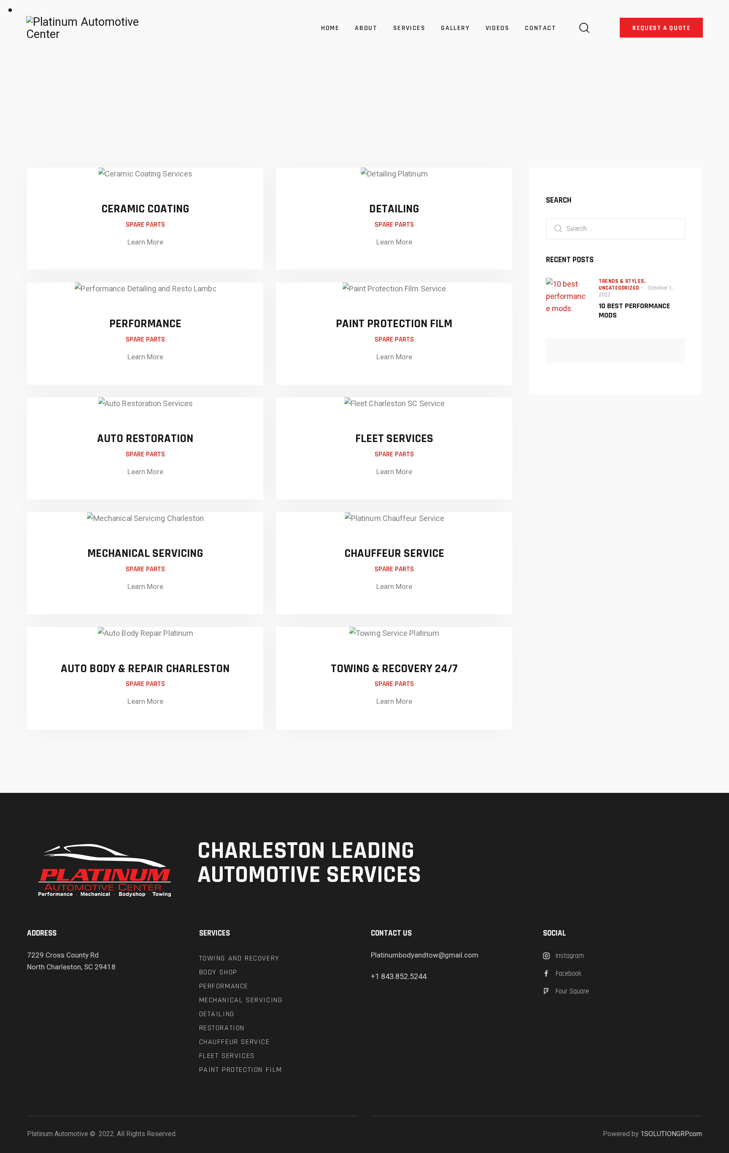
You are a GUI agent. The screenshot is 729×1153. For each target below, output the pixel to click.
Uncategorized (619, 288)
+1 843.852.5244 (399, 976)
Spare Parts (145, 224)
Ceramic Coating (145, 209)
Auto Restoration (145, 438)
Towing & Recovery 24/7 (394, 669)
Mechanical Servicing (145, 553)
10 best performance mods (634, 311)
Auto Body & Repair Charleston (145, 669)
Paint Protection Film (394, 324)
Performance (145, 324)
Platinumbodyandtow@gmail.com (424, 955)
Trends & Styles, (622, 281)
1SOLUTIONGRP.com (671, 1134)
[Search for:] (615, 228)
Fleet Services (394, 438)
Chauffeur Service (394, 553)
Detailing (394, 209)
